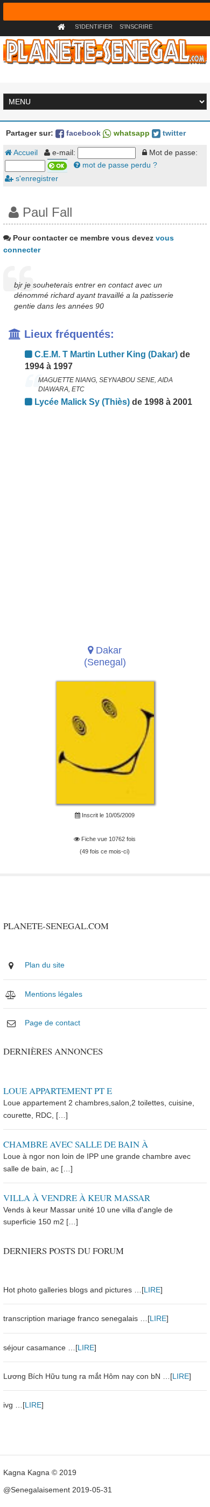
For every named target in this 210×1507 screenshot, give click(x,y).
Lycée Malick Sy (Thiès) (81, 401)
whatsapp (130, 133)
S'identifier (94, 26)
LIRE (152, 1289)
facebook (82, 133)
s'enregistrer (35, 178)
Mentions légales (53, 994)
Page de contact (52, 1022)
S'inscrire (136, 26)
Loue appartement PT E (57, 1090)
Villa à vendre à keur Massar (76, 1197)
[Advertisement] (105, 522)
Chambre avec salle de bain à (75, 1144)
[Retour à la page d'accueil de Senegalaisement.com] (63, 26)
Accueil (25, 152)
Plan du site (45, 965)
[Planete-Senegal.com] (105, 50)
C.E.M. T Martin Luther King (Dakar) (105, 354)
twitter (173, 133)
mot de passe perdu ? (118, 165)
